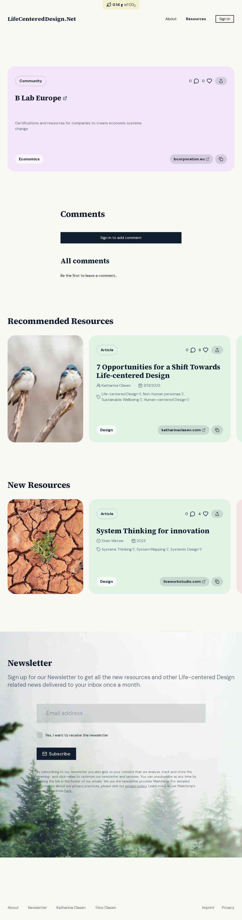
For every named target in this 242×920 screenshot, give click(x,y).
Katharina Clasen (116, 385)
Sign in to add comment (121, 237)
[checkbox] (40, 735)
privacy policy (136, 786)
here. (68, 791)
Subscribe (59, 754)
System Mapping (151, 549)
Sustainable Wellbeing (120, 399)
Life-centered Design (120, 393)
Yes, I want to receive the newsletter (76, 735)
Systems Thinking (117, 549)
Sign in (224, 18)
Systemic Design (184, 549)
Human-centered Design (165, 399)
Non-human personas (162, 393)
